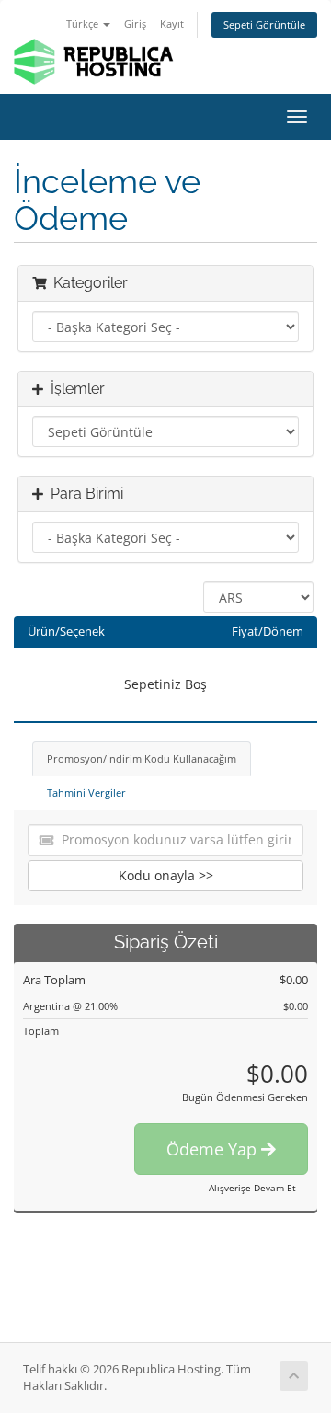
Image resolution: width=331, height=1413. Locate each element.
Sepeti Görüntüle (264, 24)
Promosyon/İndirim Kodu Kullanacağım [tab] (141, 758)
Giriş (135, 23)
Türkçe (83, 23)
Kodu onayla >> (166, 875)
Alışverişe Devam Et (252, 1187)
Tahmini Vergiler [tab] (86, 792)
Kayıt (172, 23)
